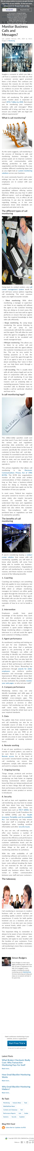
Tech (21, 1110)
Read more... (6, 1068)
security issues (24, 827)
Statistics (6, 1117)
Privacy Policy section (22, 6)
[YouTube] (30, 1142)
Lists (20, 1113)
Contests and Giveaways (10, 1110)
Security (14, 1117)
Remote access (8, 756)
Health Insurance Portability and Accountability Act (17, 817)
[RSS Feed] (33, 1142)
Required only (24, 10)
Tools (25, 1103)
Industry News (17, 1103)
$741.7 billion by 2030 (15, 102)
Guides (26, 1113)
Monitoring (11, 41)
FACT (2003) (24, 810)
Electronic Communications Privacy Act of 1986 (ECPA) (17, 473)
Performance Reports (9, 1113)
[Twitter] (25, 1142)
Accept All (9, 10)
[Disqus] (17, 1010)
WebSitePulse (27, 972)
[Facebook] (22, 1142)
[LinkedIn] (27, 1142)
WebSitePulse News (9, 1106)
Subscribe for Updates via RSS (16, 1127)
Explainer (22, 1117)
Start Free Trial (16, 1043)
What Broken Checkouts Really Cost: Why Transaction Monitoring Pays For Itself (16, 1062)
